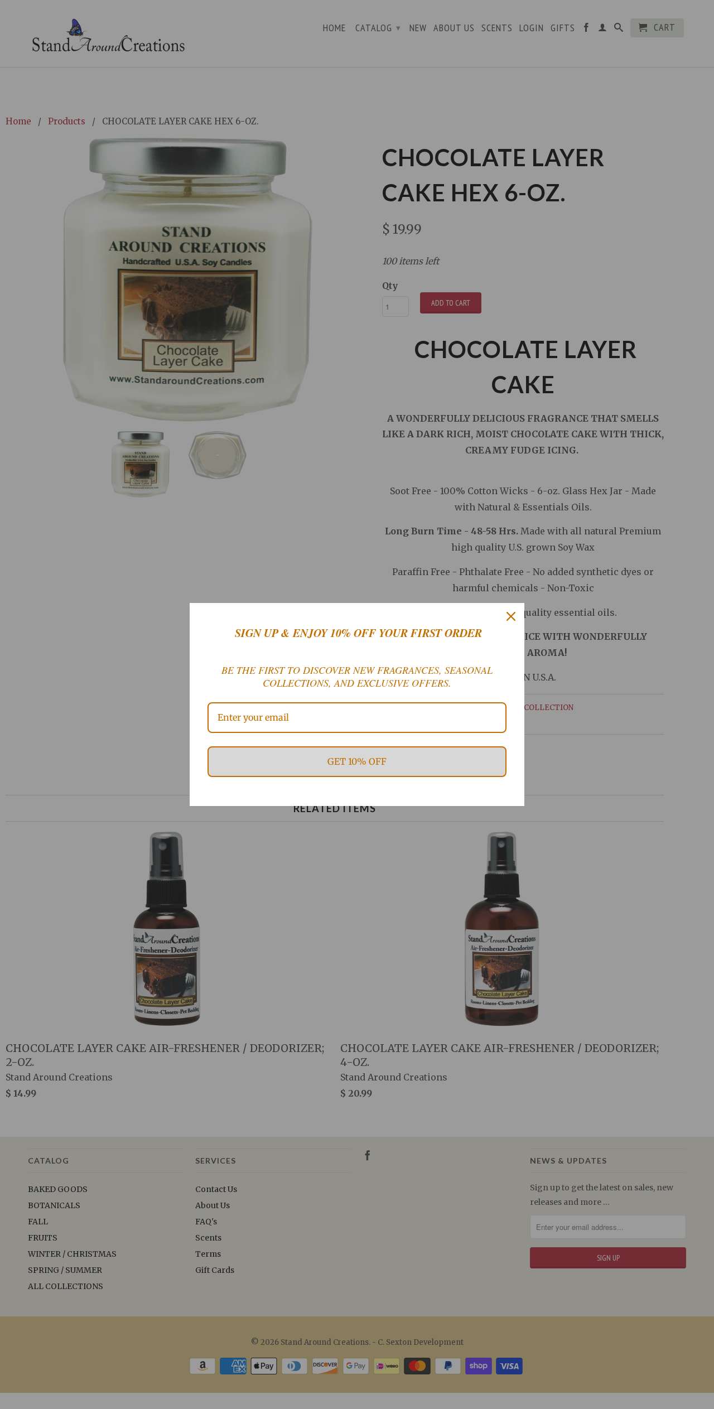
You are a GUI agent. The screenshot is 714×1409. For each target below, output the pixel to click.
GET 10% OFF (357, 761)
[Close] (511, 616)
